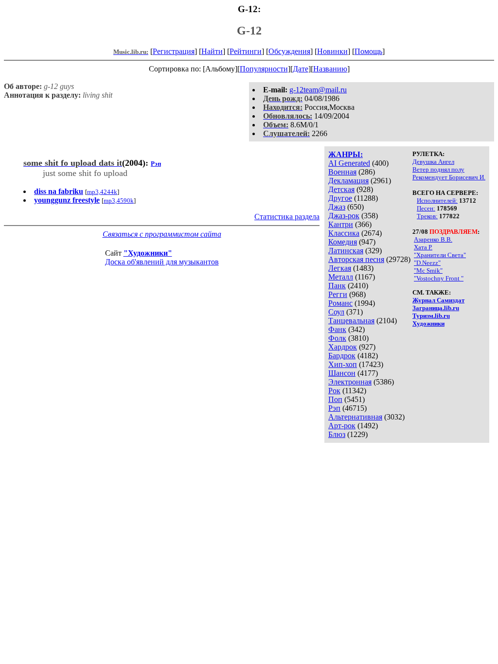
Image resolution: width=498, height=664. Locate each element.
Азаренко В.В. (433, 239)
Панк (337, 285)
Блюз (336, 434)
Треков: (427, 216)
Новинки (332, 51)
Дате (300, 69)
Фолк (337, 338)
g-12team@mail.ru (318, 90)
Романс (340, 303)
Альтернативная (355, 417)
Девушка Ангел (433, 161)
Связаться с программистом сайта (162, 234)
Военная (342, 172)
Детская (341, 189)
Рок (334, 390)
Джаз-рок (343, 215)
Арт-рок (342, 425)
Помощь (368, 51)
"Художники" (148, 253)
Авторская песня (356, 259)
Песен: (426, 208)
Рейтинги (246, 51)
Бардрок (342, 355)
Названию (330, 69)
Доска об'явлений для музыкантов (162, 262)
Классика (343, 233)
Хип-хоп (342, 364)
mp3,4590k (119, 200)
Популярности (264, 69)
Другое (340, 198)
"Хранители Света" (440, 255)
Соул (336, 312)
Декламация (348, 180)
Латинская (345, 250)
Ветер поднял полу (438, 169)
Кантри (340, 224)
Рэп (334, 408)
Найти (212, 51)
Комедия (342, 242)
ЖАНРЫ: (345, 154)
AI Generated (349, 163)
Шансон (342, 373)
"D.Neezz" (427, 262)
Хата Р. (423, 247)
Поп (335, 399)
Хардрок (342, 347)
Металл (340, 277)
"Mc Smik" (428, 270)
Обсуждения (289, 51)
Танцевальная (351, 320)
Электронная (350, 382)
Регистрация (174, 51)
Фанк (337, 329)
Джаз (336, 207)
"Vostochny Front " (438, 278)
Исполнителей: (437, 200)
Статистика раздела (287, 216)
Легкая (339, 268)
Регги (337, 294)
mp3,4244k (102, 191)
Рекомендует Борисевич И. (448, 177)
